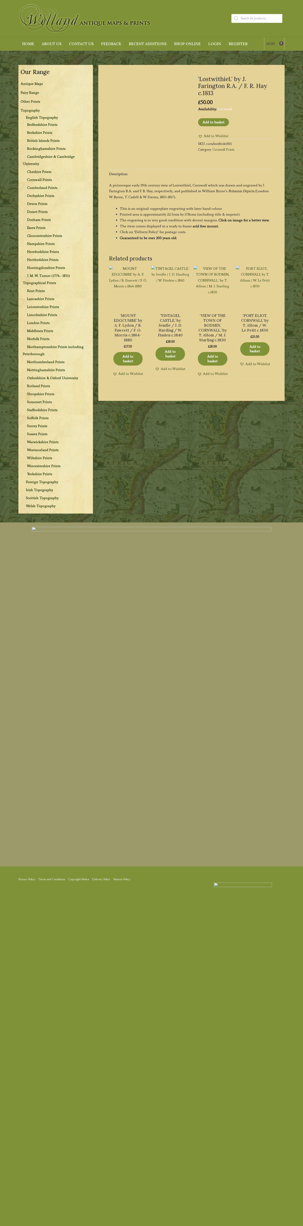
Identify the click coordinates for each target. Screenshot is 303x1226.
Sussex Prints (37, 434)
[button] (213, 136)
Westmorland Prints (43, 450)
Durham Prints (39, 220)
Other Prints (30, 101)
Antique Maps (32, 84)
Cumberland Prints (42, 188)
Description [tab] (118, 174)
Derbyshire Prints (40, 196)
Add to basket (213, 122)
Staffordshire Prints (42, 410)
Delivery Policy (101, 879)
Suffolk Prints (38, 418)
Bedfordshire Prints (42, 124)
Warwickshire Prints (43, 442)
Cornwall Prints (39, 180)
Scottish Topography (42, 498)
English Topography (42, 117)
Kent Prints (36, 291)
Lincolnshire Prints (42, 315)
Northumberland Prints (46, 362)
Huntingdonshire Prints (46, 268)
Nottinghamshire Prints (46, 370)
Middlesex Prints (40, 331)
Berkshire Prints (39, 132)
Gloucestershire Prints (44, 236)
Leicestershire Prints (43, 307)
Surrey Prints (37, 426)
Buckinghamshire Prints (46, 148)
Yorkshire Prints (39, 474)
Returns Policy (121, 879)
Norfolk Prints (38, 339)
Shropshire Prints (40, 394)
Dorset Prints (37, 212)
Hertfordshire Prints (43, 260)
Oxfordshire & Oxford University (52, 378)
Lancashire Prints (40, 299)
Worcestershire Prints (44, 466)
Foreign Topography (42, 482)
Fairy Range (30, 92)
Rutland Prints (38, 386)
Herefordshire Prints (43, 252)
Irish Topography (39, 490)
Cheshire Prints (39, 172)
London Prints (38, 323)
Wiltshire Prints (39, 458)
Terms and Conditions (51, 879)
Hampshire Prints (41, 244)
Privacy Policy (26, 879)
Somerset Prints (39, 402)
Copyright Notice (78, 879)
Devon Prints (37, 204)
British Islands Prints (43, 140)
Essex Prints (36, 228)
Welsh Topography (40, 506)
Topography (30, 110)
